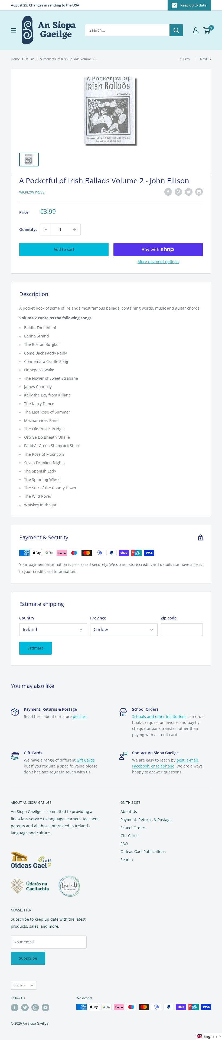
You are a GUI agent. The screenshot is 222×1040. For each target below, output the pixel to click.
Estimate (35, 648)
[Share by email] (199, 192)
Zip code (169, 618)
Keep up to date (193, 5)
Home (15, 59)
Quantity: (28, 229)
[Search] (176, 30)
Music (29, 59)
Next (203, 59)
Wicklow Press (31, 192)
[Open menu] (13, 30)
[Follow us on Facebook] (14, 1007)
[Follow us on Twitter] (25, 1007)
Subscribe (28, 958)
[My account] (195, 30)
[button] (209, 1036)
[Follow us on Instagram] (35, 1007)
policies (80, 716)
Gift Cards (86, 760)
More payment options (158, 261)
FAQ (124, 843)
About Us (128, 811)
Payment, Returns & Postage (146, 819)
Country (26, 618)
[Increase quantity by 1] (74, 229)
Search (126, 859)
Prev (186, 59)
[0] (206, 30)
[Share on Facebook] (168, 192)
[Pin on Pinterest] (178, 192)
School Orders (133, 827)
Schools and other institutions (159, 716)
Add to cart (64, 249)
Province (98, 618)
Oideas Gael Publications (143, 851)
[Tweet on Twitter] (188, 192)
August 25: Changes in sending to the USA (45, 5)
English (19, 985)
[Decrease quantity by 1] (46, 229)
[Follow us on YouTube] (45, 1007)
